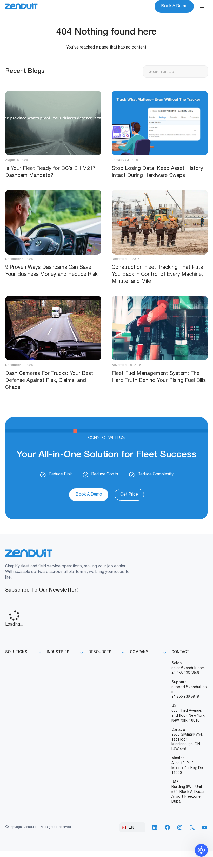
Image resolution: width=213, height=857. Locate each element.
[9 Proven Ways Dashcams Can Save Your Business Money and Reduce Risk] (53, 222)
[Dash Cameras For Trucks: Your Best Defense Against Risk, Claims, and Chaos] (53, 328)
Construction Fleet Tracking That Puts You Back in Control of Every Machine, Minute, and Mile (157, 274)
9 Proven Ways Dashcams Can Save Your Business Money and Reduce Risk (51, 271)
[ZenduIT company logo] (21, 6)
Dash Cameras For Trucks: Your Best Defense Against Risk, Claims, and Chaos (49, 380)
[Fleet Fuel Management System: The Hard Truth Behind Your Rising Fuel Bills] (160, 328)
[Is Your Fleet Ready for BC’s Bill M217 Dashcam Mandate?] (53, 123)
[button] (201, 850)
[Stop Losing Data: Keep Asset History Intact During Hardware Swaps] (160, 123)
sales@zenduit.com (188, 668)
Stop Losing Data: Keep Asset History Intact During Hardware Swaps (157, 172)
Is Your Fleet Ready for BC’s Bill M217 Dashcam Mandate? (50, 172)
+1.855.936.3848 (185, 673)
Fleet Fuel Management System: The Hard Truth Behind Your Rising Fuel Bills (159, 377)
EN (131, 827)
